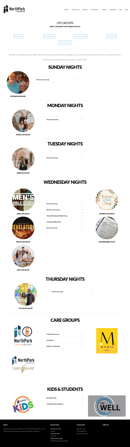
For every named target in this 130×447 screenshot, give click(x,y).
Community (94, 9)
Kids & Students (65, 42)
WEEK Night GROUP (80, 36)
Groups (85, 9)
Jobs (126, 9)
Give (120, 9)
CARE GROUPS (111, 36)
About (66, 9)
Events (104, 9)
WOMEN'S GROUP (49, 36)
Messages (113, 9)
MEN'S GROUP (18, 36)
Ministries (76, 9)
